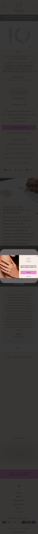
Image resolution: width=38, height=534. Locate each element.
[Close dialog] (37, 256)
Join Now (28, 272)
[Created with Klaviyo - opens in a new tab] (19, 278)
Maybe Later (28, 276)
